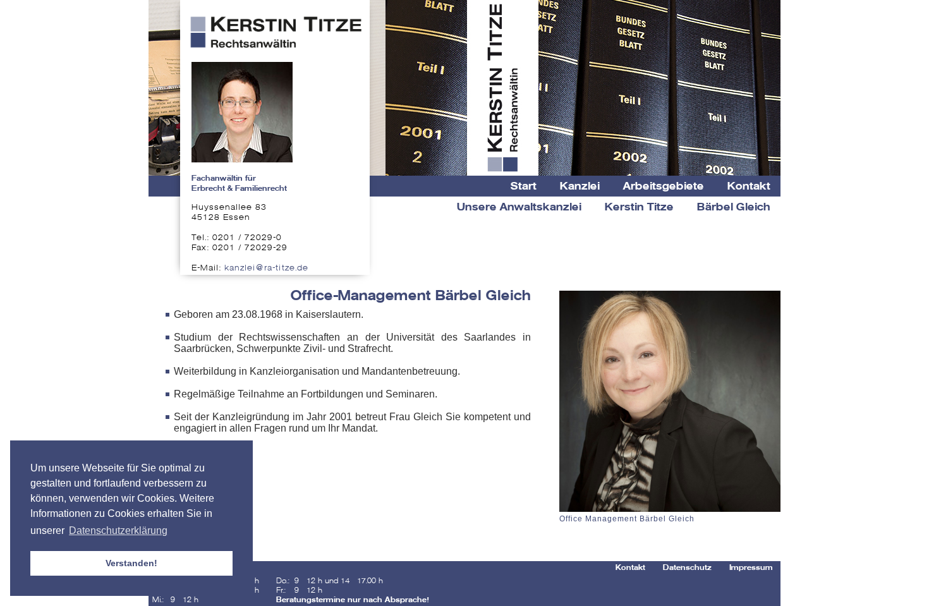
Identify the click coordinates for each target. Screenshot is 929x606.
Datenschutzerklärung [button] (118, 530)
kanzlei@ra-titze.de (266, 268)
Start (524, 186)
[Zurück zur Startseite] (276, 52)
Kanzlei (580, 186)
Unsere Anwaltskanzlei (519, 207)
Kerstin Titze (639, 207)
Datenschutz (687, 568)
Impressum (751, 568)
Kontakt (748, 186)
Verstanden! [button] (131, 563)
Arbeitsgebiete (663, 186)
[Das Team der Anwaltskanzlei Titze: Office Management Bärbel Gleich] (669, 509)
